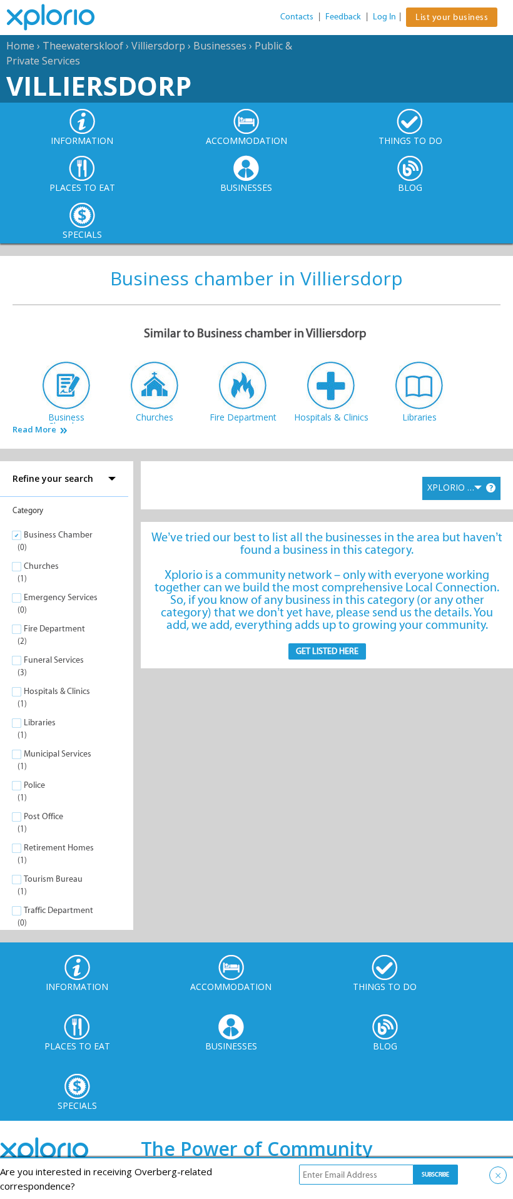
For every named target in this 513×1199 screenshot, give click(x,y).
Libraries (40, 722)
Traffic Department (58, 910)
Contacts (296, 16)
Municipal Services (57, 753)
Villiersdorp (158, 46)
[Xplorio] (60, 17)
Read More (34, 429)
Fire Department (54, 628)
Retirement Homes (59, 847)
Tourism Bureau (53, 879)
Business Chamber (58, 534)
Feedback (343, 16)
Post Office (43, 816)
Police (34, 785)
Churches (41, 566)
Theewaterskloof (83, 46)
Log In (384, 16)
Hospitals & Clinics (57, 691)
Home (20, 46)
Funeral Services (54, 660)
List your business (451, 17)
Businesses (219, 46)
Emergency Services (61, 597)
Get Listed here (327, 651)
